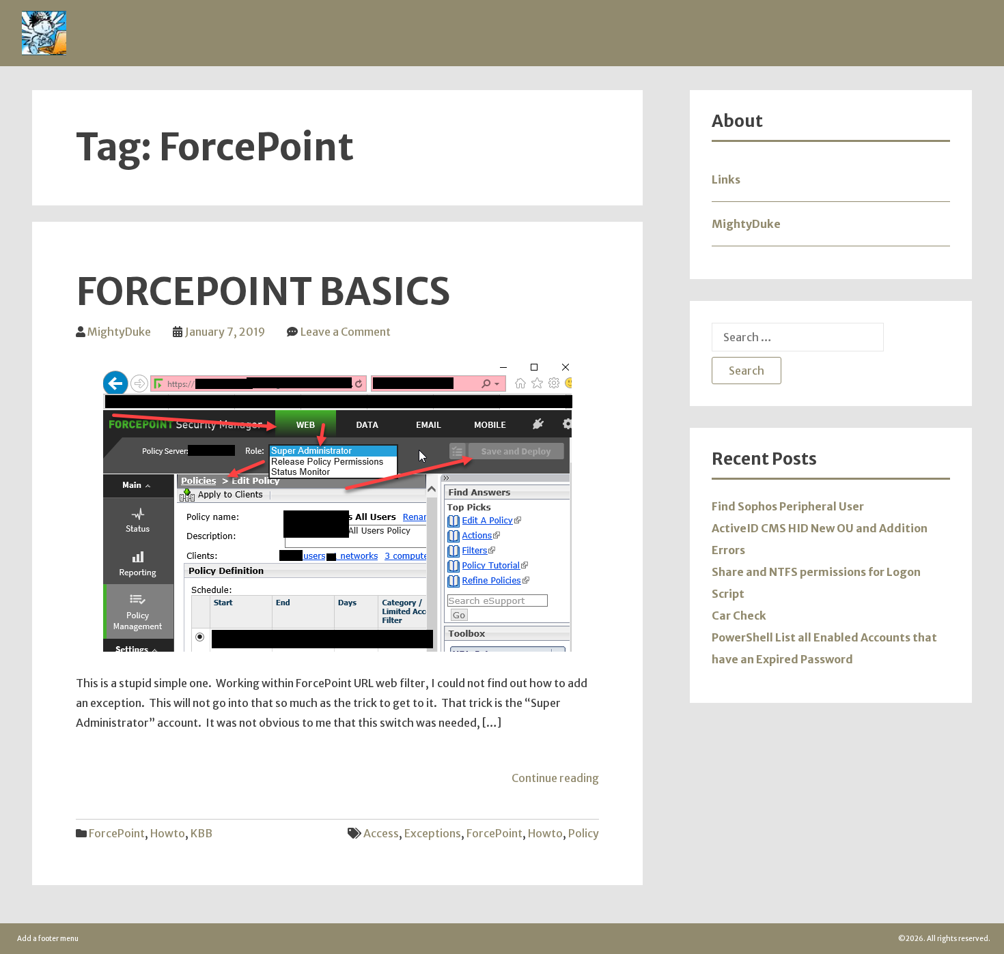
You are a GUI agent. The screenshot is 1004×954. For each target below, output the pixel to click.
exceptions (432, 833)
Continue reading (555, 778)
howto (545, 833)
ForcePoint (117, 833)
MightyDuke (119, 331)
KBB (201, 833)
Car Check (739, 615)
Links (726, 179)
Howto (167, 833)
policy (583, 833)
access (381, 833)
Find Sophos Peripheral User (788, 506)
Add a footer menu (48, 938)
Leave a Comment (346, 331)
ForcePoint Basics (263, 292)
